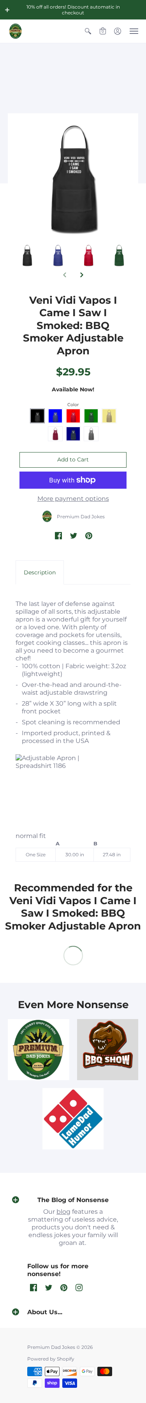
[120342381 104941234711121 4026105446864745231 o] (108, 1050)
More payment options (73, 498)
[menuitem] (88, 31)
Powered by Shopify (50, 1359)
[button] (7, 9)
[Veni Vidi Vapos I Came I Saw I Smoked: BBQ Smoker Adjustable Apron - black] (57, 255)
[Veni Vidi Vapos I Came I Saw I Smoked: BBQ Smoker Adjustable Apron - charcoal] (27, 255)
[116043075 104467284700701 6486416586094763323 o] (73, 1119)
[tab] (40, 572)
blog (63, 1211)
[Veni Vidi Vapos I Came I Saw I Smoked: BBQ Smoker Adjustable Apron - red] (118, 255)
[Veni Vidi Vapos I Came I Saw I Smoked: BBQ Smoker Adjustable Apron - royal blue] (88, 255)
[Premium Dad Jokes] (15, 31)
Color (73, 404)
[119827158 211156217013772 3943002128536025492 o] (38, 1050)
